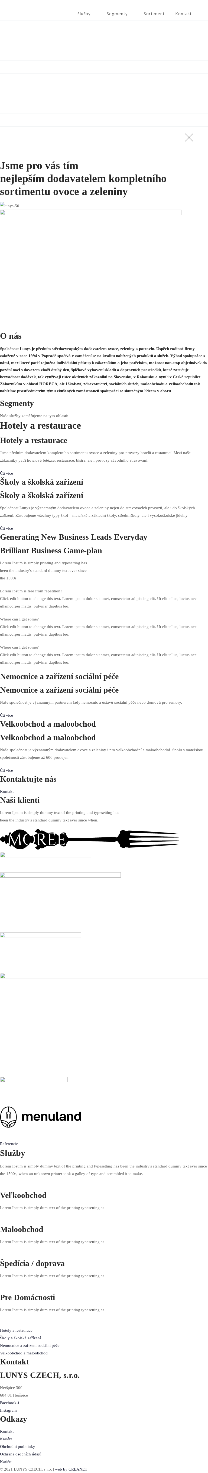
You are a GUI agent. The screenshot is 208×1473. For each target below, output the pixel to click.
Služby (84, 13)
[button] (6, 473)
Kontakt (183, 13)
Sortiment (154, 13)
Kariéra (6, 1439)
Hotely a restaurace (29, 54)
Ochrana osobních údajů (20, 1454)
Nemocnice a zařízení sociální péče (43, 80)
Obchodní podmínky (17, 1446)
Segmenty (117, 13)
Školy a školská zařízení (33, 67)
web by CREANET (71, 1469)
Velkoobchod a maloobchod (37, 27)
